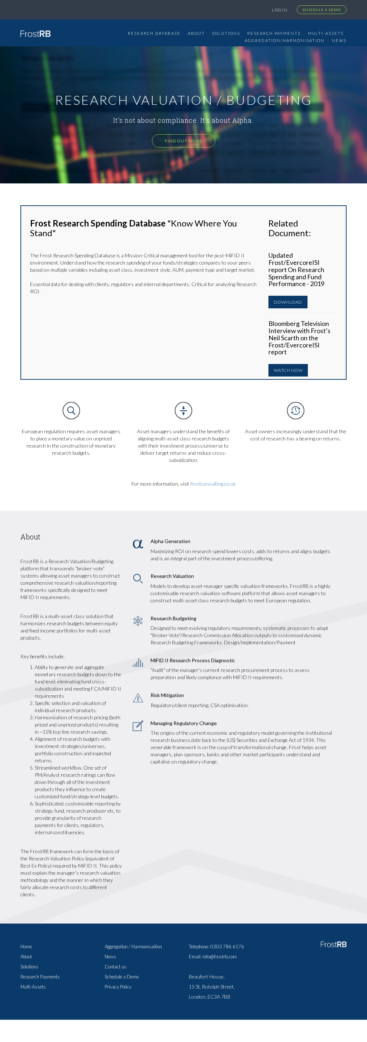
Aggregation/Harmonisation (285, 40)
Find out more (183, 141)
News (339, 40)
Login (280, 10)
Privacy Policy (118, 987)
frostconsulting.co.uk (213, 484)
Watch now (288, 370)
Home (26, 946)
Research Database (154, 33)
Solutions (226, 33)
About (196, 33)
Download (288, 302)
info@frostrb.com (219, 956)
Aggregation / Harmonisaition (133, 946)
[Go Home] (35, 33)
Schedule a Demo (321, 10)
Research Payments (274, 33)
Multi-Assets (326, 33)
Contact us (116, 966)
